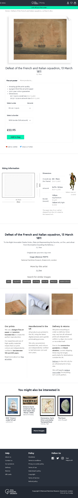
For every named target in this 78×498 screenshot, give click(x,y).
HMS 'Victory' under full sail (11, 419)
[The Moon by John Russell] (65, 406)
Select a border (12, 115)
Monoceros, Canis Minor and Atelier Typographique (47, 420)
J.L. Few (39, 74)
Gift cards (8, 474)
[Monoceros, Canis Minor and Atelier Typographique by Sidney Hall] (47, 406)
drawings (26, 281)
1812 (8, 281)
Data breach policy (34, 471)
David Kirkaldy (28, 415)
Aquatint (17, 281)
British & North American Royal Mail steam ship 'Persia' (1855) (29, 410)
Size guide (30, 103)
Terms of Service (33, 478)
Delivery (55, 361)
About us (8, 457)
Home (7, 11)
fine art (45, 281)
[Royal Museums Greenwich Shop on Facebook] (53, 459)
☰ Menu (3, 3)
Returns (7, 471)
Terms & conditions (34, 460)
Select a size (20, 103)
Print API (63, 493)
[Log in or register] (68, 3)
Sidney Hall (45, 424)
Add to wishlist (12, 147)
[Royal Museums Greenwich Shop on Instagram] (62, 459)
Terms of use (32, 467)
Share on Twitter (27, 147)
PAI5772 (54, 281)
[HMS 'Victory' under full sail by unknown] (13, 406)
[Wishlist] (71, 3)
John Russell (62, 420)
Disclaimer (31, 457)
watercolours (65, 281)
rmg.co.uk (69, 460)
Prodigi (70, 493)
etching (36, 281)
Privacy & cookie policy (36, 464)
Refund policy (33, 481)
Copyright (31, 474)
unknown (9, 422)
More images (39, 431)
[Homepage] (38, 3)
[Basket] (74, 3)
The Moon (62, 418)
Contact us (8, 460)
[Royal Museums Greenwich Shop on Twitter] (57, 459)
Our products (9, 464)
